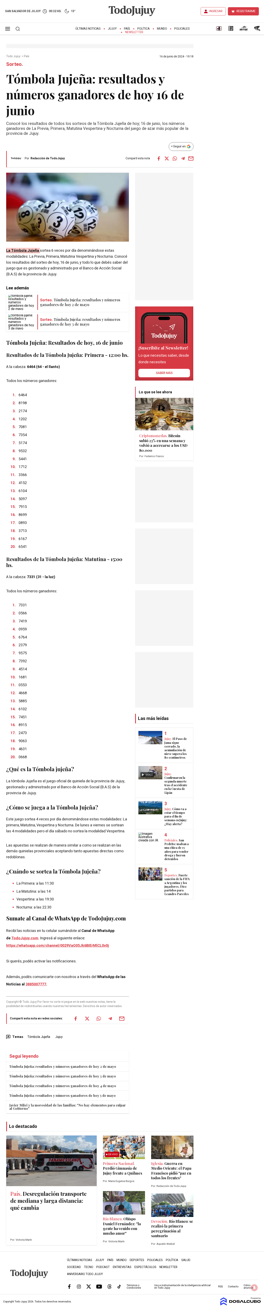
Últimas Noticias (88, 29)
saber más (164, 373)
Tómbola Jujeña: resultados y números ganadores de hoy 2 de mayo (62, 1066)
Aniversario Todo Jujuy (85, 1274)
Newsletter (134, 32)
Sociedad (74, 1267)
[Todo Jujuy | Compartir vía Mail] (191, 158)
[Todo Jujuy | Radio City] (230, 29)
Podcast (103, 1267)
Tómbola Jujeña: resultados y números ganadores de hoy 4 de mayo (62, 1086)
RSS (220, 1286)
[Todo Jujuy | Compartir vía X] (166, 158)
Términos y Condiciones (134, 1286)
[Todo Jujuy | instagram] (79, 1286)
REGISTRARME (246, 11)
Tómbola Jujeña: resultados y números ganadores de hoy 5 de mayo (62, 1095)
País (127, 29)
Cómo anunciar (249, 1286)
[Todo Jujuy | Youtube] (99, 1286)
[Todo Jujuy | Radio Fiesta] (257, 29)
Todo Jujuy (13, 56)
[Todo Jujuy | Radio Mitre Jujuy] (243, 29)
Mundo (162, 29)
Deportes (137, 1260)
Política (143, 29)
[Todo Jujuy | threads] (109, 1286)
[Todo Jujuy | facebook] (69, 1286)
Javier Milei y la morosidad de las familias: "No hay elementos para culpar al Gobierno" (67, 1107)
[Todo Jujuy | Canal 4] (219, 29)
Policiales (182, 29)
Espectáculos (145, 1267)
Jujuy (112, 29)
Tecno (88, 1267)
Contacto (233, 1286)
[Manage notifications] (254, 1287)
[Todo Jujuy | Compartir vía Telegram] (182, 158)
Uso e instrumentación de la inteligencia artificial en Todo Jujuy (182, 1286)
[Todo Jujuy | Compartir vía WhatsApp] (174, 158)
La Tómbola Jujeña (23, 250)
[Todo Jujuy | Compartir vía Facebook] (158, 158)
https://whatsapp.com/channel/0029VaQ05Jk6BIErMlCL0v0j (57, 945)
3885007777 (36, 984)
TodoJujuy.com (24, 938)
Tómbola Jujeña (38, 1036)
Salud (185, 1260)
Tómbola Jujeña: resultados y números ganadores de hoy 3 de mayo (62, 1076)
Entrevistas (122, 1267)
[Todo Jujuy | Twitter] (88, 1286)
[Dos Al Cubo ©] (240, 1304)
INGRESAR (216, 11)
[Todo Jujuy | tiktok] (119, 1286)
